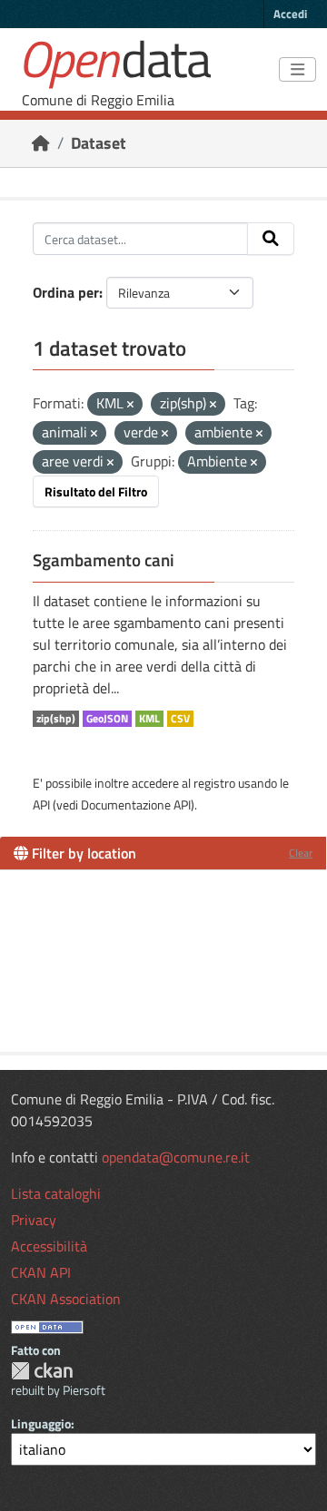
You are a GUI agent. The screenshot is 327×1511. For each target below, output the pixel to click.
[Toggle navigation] (297, 70)
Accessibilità (49, 1246)
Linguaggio (41, 1423)
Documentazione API (136, 804)
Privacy (33, 1220)
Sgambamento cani (103, 560)
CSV (180, 719)
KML (149, 719)
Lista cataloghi (56, 1193)
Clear (300, 852)
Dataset (98, 143)
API (41, 804)
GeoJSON (107, 719)
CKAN (42, 1370)
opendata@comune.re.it (176, 1157)
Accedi (290, 14)
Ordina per (66, 292)
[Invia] (270, 238)
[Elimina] (130, 404)
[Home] (41, 143)
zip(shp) (55, 719)
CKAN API (41, 1272)
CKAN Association (66, 1299)
